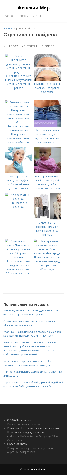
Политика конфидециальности (25, 432)
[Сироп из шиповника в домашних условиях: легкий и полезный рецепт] (18, 72)
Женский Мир (33, 7)
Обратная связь (17, 444)
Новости (23, 15)
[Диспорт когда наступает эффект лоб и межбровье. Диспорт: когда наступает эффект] (18, 172)
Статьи (37, 15)
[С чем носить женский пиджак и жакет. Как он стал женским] (47, 218)
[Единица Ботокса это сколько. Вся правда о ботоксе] (47, 80)
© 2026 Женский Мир (20, 420)
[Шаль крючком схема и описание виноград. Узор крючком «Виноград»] (47, 253)
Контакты (13, 428)
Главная (8, 15)
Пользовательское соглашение (40, 428)
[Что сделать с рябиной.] (18, 198)
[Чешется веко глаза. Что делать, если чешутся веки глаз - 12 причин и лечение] (18, 257)
